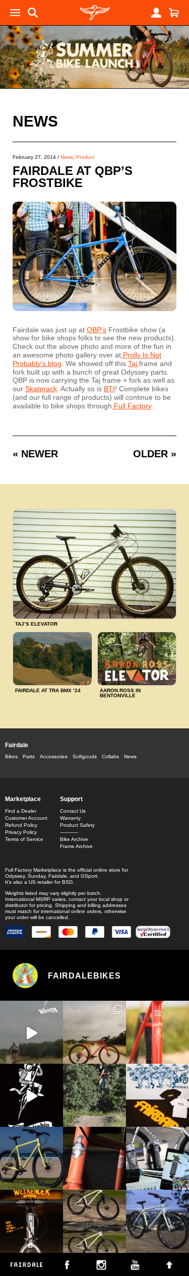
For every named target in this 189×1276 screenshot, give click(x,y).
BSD (67, 882)
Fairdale (16, 745)
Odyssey (15, 876)
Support (71, 799)
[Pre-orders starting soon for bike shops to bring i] (31, 1095)
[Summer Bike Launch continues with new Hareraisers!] (94, 1221)
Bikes (11, 756)
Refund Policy (21, 825)
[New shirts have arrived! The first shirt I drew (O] (157, 1095)
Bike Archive (74, 839)
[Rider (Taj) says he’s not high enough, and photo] (94, 1095)
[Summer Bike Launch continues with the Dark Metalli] (31, 1221)
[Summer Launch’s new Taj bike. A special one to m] (157, 1158)
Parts (29, 756)
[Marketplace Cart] (174, 12)
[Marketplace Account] (156, 12)
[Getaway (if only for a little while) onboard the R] (31, 1032)
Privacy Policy (21, 832)
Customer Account (26, 818)
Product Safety (77, 825)
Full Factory (131, 406)
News (35, 121)
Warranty (70, 818)
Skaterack (41, 389)
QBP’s (96, 330)
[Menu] (15, 12)
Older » (154, 453)
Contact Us (73, 811)
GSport (89, 876)
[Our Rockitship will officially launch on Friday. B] (157, 1032)
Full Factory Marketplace (33, 870)
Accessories (54, 756)
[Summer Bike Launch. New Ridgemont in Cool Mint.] (157, 1221)
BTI (109, 389)
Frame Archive (76, 846)
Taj (133, 363)
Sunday (36, 876)
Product (85, 157)
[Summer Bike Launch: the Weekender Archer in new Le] (31, 1158)
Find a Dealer (20, 811)
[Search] (33, 12)
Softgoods (85, 756)
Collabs (110, 756)
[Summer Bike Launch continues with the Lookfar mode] (94, 1158)
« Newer (35, 453)
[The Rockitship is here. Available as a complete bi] (94, 1032)
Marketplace (23, 799)
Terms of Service (24, 839)
